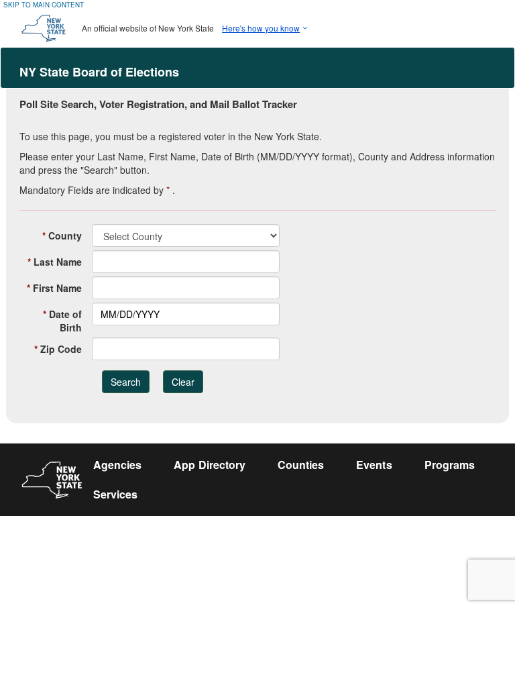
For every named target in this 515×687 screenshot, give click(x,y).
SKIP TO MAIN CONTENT (43, 4)
